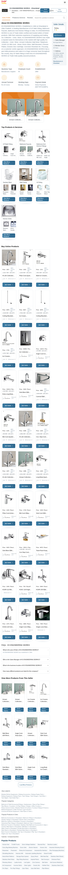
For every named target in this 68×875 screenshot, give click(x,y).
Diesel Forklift (48, 853)
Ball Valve (45, 862)
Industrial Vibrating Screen (56, 847)
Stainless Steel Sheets (57, 856)
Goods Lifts (36, 865)
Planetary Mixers (7, 862)
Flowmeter (14, 850)
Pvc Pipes (5, 868)
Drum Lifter (23, 847)
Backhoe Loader (52, 844)
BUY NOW (8, 284)
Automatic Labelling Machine (33, 853)
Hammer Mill (19, 853)
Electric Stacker (33, 847)
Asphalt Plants (35, 859)
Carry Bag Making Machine (10, 847)
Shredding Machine (7, 853)
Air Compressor (6, 865)
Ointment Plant (56, 859)
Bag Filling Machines (22, 859)
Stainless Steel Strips (8, 859)
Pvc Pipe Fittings (15, 868)
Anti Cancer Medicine (56, 862)
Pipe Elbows (45, 868)
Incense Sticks (18, 865)
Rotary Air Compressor (25, 850)
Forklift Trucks (16, 844)
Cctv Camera (36, 862)
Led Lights (27, 862)
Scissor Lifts (43, 847)
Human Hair (5, 844)
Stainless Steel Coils (57, 865)
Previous (7, 111)
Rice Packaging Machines (57, 850)
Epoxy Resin (34, 856)
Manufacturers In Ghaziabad (58, 62)
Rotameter (5, 850)
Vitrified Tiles (45, 865)
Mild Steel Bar (44, 856)
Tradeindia (4, 836)
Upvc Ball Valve (35, 868)
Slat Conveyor (45, 859)
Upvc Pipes (25, 868)
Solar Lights (27, 865)
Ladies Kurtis (18, 862)
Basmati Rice (41, 844)
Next (44, 111)
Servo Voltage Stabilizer (28, 844)
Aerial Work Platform (8, 856)
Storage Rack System (22, 856)
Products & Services (18, 17)
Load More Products (25, 785)
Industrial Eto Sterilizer (41, 850)
